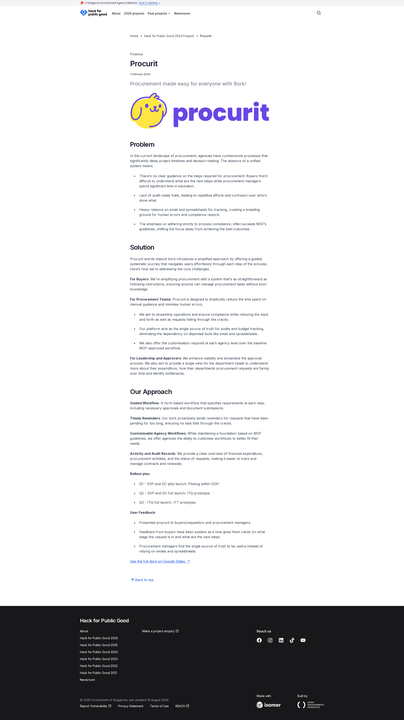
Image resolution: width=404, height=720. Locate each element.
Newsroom (182, 13)
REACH (180, 706)
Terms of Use (159, 706)
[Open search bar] (319, 13)
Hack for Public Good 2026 (99, 638)
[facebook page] (259, 640)
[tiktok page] (292, 640)
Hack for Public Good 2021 (98, 673)
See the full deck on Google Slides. (158, 561)
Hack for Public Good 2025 (99, 645)
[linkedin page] (281, 640)
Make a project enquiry (158, 631)
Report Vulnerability (93, 706)
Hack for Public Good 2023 (99, 659)
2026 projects (134, 13)
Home (134, 36)
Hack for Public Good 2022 (99, 666)
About (116, 13)
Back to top (144, 580)
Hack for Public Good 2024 (99, 652)
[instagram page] (270, 640)
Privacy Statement (130, 706)
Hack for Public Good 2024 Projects (169, 36)
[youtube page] (303, 640)
